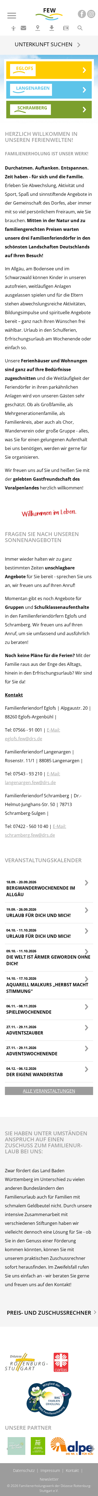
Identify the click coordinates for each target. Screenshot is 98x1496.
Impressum (50, 1470)
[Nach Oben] (93, 1490)
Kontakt (72, 1470)
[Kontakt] (23, 28)
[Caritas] (61, 1366)
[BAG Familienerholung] (49, 1398)
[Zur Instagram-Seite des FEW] (91, 14)
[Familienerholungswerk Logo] (49, 12)
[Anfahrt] (37, 28)
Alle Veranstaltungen (49, 1091)
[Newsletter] (66, 28)
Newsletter (49, 1479)
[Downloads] (51, 28)
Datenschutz (24, 1470)
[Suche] (80, 28)
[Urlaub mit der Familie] (16, 1446)
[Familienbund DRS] (38, 1446)
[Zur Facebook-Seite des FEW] (82, 14)
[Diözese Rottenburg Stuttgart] (26, 1366)
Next (90, 1447)
